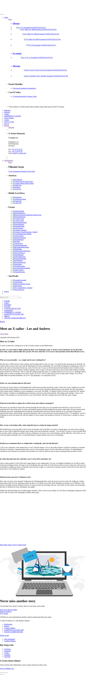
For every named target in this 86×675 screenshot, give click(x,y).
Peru (18, 187)
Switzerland (26, 268)
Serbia (20, 260)
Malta (20, 249)
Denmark (23, 222)
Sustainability (8, 310)
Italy (18, 241)
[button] (1, 14)
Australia (23, 280)
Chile (19, 185)
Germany (23, 230)
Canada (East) (28, 181)
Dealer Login (4, 635)
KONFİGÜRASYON (38, 28)
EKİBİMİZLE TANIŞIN (12, 116)
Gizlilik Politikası (10, 641)
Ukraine (22, 272)
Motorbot (7, 110)
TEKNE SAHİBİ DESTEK (13, 632)
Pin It (9, 612)
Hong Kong (26, 284)
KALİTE (7, 307)
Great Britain (27, 234)
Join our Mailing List (7, 668)
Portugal (22, 257)
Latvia (20, 243)
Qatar (20, 201)
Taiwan (21, 290)
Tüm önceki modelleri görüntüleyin (24, 88)
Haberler (7, 112)
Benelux (22, 213)
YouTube (7, 657)
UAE (19, 203)
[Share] (3, 672)
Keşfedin (27, 28)
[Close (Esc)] (1, 672)
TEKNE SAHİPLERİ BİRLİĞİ (15, 318)
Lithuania (24, 245)
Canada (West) (29, 183)
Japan (20, 286)
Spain (20, 264)
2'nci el (6, 124)
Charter (6, 120)
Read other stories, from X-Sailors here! (13, 545)
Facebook (7, 649)
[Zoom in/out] (7, 672)
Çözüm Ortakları (9, 628)
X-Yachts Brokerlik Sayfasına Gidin (24, 96)
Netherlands (26, 251)
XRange (16, 23)
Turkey (21, 270)
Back (10, 19)
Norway (22, 253)
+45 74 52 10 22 (16, 149)
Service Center (9, 122)
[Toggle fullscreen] (5, 672)
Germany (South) (31, 232)
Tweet (6, 612)
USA (19, 189)
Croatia (21, 219)
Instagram (7, 651)
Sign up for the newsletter (8, 610)
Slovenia (23, 262)
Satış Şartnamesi (9, 639)
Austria (21, 211)
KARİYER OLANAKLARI (14, 314)
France (21, 228)
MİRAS (7, 316)
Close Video (4, 334)
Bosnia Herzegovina (34, 215)
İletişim (6, 125)
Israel (19, 197)
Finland (21, 226)
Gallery (6, 114)
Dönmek (11, 127)
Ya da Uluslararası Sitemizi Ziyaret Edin (21, 171)
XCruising (17, 53)
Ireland (21, 239)
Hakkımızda (8, 624)
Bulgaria (23, 217)
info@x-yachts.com (19, 153)
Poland (21, 255)
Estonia (21, 224)
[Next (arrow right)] (3, 674)
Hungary (23, 238)
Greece (21, 236)
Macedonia (25, 247)
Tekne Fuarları (9, 118)
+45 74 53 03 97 (17, 151)
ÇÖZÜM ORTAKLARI (12, 308)
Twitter (6, 653)
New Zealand (27, 288)
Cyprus (21, 220)
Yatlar (6, 17)
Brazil (20, 180)
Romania (23, 258)
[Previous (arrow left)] (1, 674)
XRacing (16, 66)
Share (2, 612)
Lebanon (23, 199)
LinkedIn (7, 655)
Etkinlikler (7, 305)
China (20, 282)
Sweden (22, 266)
